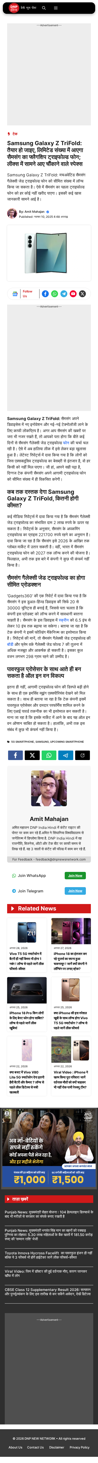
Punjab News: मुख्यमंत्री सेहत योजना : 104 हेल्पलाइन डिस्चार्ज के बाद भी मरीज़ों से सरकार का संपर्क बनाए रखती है (49, 1214)
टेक (15, 134)
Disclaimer (57, 1447)
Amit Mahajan (34, 211)
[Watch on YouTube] (73, 293)
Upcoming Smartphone (67, 741)
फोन (66, 442)
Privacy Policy (79, 1447)
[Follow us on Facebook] (45, 293)
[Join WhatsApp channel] (54, 293)
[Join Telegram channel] (63, 293)
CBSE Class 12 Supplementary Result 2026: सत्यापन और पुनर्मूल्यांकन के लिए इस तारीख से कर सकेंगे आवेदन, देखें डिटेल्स (48, 1291)
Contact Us (35, 1447)
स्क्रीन (64, 620)
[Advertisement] (49, 76)
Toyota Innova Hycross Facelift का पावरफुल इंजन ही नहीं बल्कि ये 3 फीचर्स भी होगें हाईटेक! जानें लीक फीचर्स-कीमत (48, 1255)
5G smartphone (22, 741)
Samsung (42, 741)
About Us (15, 1447)
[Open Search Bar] (43, 8)
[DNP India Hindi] (22, 8)
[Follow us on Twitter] (82, 293)
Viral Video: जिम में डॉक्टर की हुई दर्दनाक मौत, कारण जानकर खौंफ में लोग (46, 1273)
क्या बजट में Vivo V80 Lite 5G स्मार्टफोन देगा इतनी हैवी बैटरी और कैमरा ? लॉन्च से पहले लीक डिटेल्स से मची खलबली (27, 1082)
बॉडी (11, 644)
